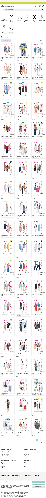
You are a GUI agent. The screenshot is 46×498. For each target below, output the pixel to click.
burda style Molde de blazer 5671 (37, 295)
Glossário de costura (16, 479)
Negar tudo (38, 484)
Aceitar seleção (38, 486)
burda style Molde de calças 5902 (37, 374)
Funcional (16, 496)
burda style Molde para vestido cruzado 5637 (38, 157)
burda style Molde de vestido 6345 (22, 58)
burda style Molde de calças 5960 (22, 354)
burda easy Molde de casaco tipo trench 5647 (22, 196)
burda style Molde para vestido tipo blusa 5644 (7, 196)
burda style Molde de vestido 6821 (37, 58)
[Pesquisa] (42, 10)
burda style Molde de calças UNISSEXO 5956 (6, 354)
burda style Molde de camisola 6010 (7, 374)
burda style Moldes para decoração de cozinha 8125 (37, 394)
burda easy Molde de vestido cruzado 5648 (6, 177)
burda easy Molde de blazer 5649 (6, 295)
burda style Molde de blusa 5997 (38, 353)
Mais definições (21, 496)
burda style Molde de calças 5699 (22, 275)
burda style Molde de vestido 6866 (22, 98)
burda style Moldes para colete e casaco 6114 (23, 117)
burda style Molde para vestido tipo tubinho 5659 (7, 256)
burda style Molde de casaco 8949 (22, 414)
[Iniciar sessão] (36, 6)
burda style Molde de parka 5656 (38, 235)
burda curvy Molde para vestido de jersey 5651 (23, 315)
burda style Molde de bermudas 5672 (7, 335)
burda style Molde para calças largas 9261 (22, 433)
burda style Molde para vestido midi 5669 (23, 216)
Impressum (17, 492)
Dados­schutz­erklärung (20, 493)
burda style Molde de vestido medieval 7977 (7, 394)
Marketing (18, 495)
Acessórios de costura (39, 479)
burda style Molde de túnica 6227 (37, 137)
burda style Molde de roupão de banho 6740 (38, 117)
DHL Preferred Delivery (7, 496)
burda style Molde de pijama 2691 (22, 157)
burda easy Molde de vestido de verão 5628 (7, 98)
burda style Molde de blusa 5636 (23, 235)
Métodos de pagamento (5, 479)
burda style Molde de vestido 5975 (37, 335)
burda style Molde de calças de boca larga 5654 (23, 177)
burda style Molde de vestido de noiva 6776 (7, 117)
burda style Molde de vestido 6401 (7, 58)
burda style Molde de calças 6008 (6, 78)
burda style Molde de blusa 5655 (38, 314)
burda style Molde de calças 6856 (22, 335)
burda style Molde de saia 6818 (23, 136)
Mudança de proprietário (28, 479)
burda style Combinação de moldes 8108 (37, 433)
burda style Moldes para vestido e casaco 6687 (38, 98)
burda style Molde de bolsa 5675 (38, 274)
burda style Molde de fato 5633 (7, 215)
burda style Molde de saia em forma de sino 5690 (37, 196)
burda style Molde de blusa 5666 (7, 314)
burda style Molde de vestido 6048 (22, 374)
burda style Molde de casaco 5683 (7, 236)
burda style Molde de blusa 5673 (7, 274)
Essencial (4, 495)
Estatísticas (11, 495)
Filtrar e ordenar (7, 40)
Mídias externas (25, 495)
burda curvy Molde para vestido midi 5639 (38, 256)
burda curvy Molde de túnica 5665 (22, 295)
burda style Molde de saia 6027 (7, 136)
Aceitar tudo (38, 482)
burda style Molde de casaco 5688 (7, 157)
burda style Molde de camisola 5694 (38, 216)
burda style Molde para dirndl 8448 (7, 433)
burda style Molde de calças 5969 (22, 78)
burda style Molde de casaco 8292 (22, 394)
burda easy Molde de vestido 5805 (37, 78)
